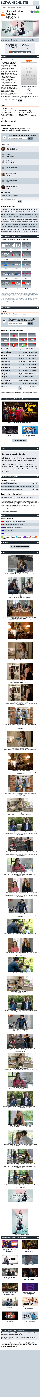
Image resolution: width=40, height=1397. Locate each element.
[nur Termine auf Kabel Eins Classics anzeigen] (32, 335)
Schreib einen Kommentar (20, 547)
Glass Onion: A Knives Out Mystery (29, 1293)
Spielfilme (32, 1343)
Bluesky (11, 1337)
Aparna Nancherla (11, 186)
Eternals (9, 1307)
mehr (20, 100)
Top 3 (18, 40)
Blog (20, 1334)
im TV (13, 40)
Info (2, 40)
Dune (9, 435)
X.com (16, 1337)
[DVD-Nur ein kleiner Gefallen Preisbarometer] (37, 483)
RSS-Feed (23, 1337)
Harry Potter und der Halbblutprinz (29, 1250)
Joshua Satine (10, 161)
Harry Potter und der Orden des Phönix (9, 1293)
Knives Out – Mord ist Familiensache (19, 422)
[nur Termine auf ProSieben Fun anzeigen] (5, 340)
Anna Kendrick (10, 148)
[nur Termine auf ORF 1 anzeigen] (23, 340)
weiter (30, 138)
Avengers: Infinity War (9, 1278)
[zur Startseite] (14, 2)
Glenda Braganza (11, 167)
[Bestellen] (29, 90)
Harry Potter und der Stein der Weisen (29, 1278)
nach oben (6, 1343)
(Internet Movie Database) (13, 527)
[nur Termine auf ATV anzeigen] (32, 340)
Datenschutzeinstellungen (9, 1334)
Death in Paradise (29, 1321)
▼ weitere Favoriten (19, 440)
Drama (3, 60)
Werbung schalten (21, 1333)
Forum (23, 40)
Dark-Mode (4, 1339)
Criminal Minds (9, 1321)
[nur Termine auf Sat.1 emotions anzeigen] (14, 340)
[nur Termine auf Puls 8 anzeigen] (5, 345)
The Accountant (29, 1265)
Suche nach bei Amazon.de (17, 497)
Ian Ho (8, 154)
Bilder (32, 40)
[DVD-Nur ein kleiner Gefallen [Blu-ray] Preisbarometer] (37, 490)
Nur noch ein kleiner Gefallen (29, 436)
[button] (31, 11)
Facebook (4, 1337)
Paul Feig (8, 192)
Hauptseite (13, 1343)
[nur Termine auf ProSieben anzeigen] (14, 335)
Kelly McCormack (11, 180)
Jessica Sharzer (12, 196)
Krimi (13, 60)
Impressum (4, 1333)
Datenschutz (32, 1333)
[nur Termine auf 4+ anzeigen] (23, 345)
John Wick (9, 1264)
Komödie (8, 60)
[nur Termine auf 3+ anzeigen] (14, 345)
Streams (7, 40)
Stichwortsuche (23, 1343)
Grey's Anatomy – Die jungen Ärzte (29, 1307)
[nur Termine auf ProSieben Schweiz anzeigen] (32, 345)
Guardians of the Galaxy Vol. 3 (9, 1250)
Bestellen (29, 93)
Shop (27, 40)
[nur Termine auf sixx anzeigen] (23, 335)
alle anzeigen (5, 335)
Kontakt (11, 1333)
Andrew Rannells (11, 174)
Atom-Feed (30, 1337)
